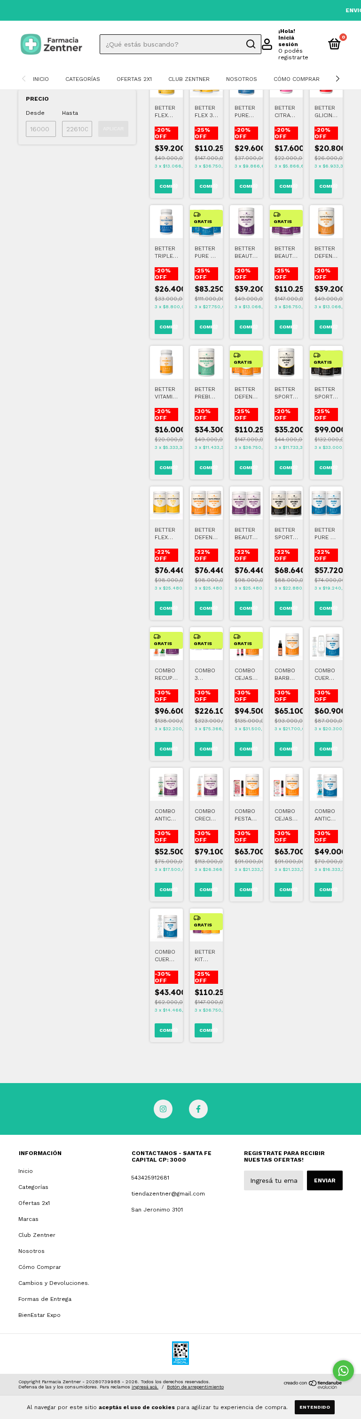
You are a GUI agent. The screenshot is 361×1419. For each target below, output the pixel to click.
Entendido (314, 1407)
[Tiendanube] (313, 1386)
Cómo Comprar (297, 79)
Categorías (82, 79)
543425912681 (150, 1177)
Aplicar (113, 128)
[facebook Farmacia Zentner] (198, 1109)
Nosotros (241, 79)
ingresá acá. (145, 1386)
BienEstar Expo (39, 1315)
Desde (35, 113)
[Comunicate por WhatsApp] (343, 1370)
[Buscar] (250, 44)
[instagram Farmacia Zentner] (163, 1109)
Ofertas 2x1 (134, 79)
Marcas (28, 1219)
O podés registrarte (293, 54)
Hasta (70, 113)
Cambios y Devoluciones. (53, 1283)
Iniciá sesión (288, 41)
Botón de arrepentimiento (195, 1386)
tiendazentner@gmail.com (168, 1193)
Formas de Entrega (44, 1299)
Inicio (41, 79)
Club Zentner (189, 79)
